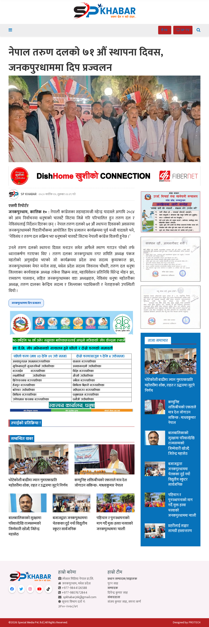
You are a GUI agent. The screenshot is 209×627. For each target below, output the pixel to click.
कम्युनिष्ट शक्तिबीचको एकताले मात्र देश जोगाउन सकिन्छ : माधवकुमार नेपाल (100, 483)
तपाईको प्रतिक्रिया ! (26, 423)
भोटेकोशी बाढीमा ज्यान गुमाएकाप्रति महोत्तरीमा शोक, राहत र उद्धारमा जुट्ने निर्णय (38, 483)
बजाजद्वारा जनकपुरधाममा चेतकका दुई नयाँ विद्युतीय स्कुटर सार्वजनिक (70, 523)
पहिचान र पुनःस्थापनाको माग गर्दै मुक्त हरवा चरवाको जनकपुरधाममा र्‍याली (115, 523)
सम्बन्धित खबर (22, 438)
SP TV (184, 30)
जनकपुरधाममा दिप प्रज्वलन (26, 303)
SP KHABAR (29, 194)
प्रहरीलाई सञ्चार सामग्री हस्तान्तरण (180, 528)
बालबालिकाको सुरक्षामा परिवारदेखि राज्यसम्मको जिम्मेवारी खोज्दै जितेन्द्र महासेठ (25, 526)
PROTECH (194, 622)
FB (165, 30)
